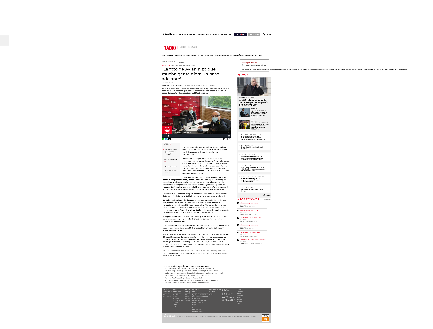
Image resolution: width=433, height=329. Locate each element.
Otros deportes (196, 309)
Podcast (175, 304)
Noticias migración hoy (174, 271)
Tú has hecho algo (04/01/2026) (249, 203)
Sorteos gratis (227, 293)
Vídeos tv (165, 295)
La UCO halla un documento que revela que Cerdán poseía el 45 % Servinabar (253, 102)
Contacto (246, 316)
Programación (235, 55)
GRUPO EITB (254, 34)
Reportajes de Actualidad (191, 278)
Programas (246, 55)
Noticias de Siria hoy (213, 273)
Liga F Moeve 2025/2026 (199, 295)
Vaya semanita (167, 296)
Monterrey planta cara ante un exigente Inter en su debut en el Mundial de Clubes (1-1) (260, 126)
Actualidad (187, 291)
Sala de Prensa (227, 300)
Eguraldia (187, 300)
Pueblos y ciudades (229, 299)
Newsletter (240, 289)
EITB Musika (209, 55)
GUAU (260, 55)
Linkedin (239, 299)
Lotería (225, 296)
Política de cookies (212, 316)
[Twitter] (169, 139)
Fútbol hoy (195, 291)
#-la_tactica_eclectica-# (246, 221)
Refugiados (199, 273)
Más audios (267, 199)
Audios (211, 295)
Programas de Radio (185, 273)
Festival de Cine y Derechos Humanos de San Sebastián (187, 276)
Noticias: (188, 289)
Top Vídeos (212, 291)
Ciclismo (194, 306)
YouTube (239, 301)
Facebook (240, 291)
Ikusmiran (187, 298)
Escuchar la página (169, 61)
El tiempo (225, 290)
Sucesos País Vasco (172, 278)
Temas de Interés (228, 298)
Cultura (201, 271)
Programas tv (166, 293)
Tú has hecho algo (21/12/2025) (249, 225)
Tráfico (225, 292)
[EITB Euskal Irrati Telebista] (170, 33)
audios (254, 55)
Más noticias (267, 195)
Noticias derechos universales (177, 280)
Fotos (210, 293)
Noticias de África (172, 268)
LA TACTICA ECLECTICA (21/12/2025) (250, 217)
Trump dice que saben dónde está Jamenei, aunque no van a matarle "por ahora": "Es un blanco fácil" (252, 158)
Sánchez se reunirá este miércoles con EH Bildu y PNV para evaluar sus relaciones (259, 114)
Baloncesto (195, 308)
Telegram (239, 297)
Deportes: (196, 289)
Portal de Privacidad (191, 316)
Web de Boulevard (171, 167)
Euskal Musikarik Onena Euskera (249, 243)
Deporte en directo (197, 311)
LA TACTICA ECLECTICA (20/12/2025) (250, 232)
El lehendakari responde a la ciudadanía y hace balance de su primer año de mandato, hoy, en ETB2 (253, 137)
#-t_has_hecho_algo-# (246, 206)
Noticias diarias (191, 271)
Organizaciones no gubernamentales (205, 280)
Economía (187, 293)
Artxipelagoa (176, 306)
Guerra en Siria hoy (206, 268)
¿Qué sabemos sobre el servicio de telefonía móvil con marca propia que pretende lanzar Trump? (253, 169)
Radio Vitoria (191, 55)
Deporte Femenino (197, 302)
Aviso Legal (202, 316)
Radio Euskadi (180, 55)
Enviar (228, 139)
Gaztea (175, 296)
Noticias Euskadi (211, 271)
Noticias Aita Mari (172, 283)
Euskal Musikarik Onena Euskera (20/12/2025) (253, 239)
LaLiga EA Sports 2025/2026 (200, 293)
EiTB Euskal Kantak (178, 300)
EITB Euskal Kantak (222, 55)
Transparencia (238, 316)
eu (267, 35)
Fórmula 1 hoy (196, 298)
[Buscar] (264, 34)
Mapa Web (253, 316)
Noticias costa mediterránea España (194, 283)
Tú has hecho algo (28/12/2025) (249, 210)
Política (187, 295)
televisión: (166, 289)
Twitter (239, 293)
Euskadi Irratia (167, 55)
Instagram (240, 295)
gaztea (200, 55)
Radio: (175, 289)
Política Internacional (188, 268)
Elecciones (226, 295)
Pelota (194, 304)
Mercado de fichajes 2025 (199, 300)
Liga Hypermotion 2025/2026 (200, 296)
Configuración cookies (226, 316)
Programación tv (167, 291)
